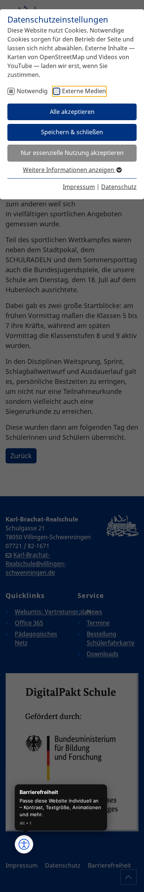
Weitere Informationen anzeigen (69, 170)
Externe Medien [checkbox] (84, 91)
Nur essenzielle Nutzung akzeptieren (72, 153)
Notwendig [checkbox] (32, 91)
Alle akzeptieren (72, 112)
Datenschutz (119, 187)
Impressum (79, 187)
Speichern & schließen (72, 132)
